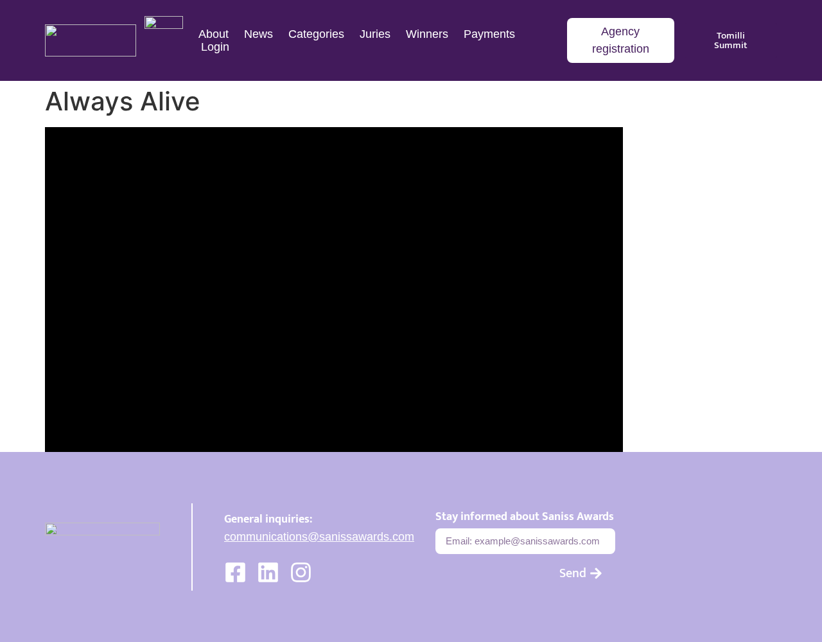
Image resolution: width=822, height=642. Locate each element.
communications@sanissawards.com (319, 536)
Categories (316, 34)
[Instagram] (301, 572)
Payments (489, 34)
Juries (375, 34)
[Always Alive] (334, 289)
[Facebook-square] (235, 572)
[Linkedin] (268, 572)
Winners (427, 34)
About (213, 34)
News (258, 34)
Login (215, 46)
